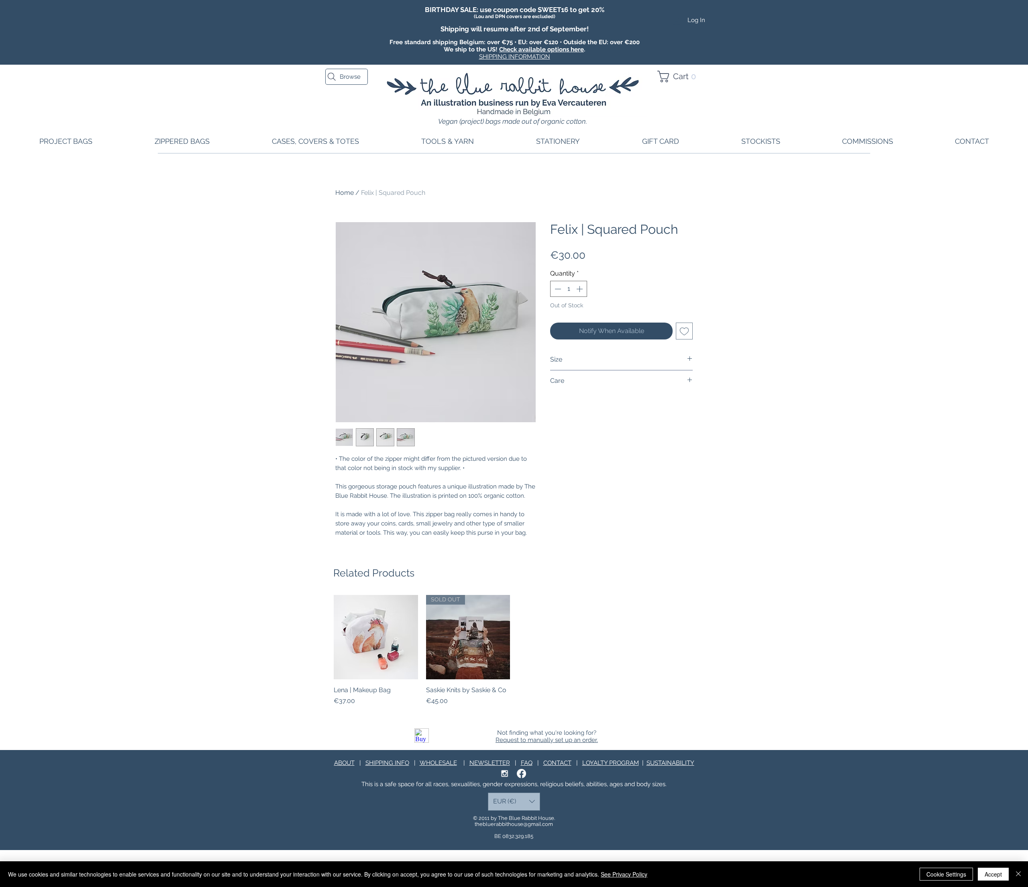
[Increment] (580, 288)
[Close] (1018, 874)
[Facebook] (521, 773)
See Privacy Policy (624, 874)
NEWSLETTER (489, 762)
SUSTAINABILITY (670, 762)
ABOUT (344, 762)
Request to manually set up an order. (547, 740)
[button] (680, 76)
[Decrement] (557, 288)
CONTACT (557, 762)
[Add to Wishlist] (684, 331)
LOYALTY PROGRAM (610, 762)
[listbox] (514, 802)
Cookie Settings (946, 874)
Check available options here (541, 49)
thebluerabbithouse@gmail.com (514, 824)
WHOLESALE (438, 762)
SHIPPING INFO (387, 762)
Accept (993, 874)
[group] (514, 650)
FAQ (526, 762)
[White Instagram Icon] (504, 773)
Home (344, 192)
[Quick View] (376, 637)
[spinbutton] (569, 288)
